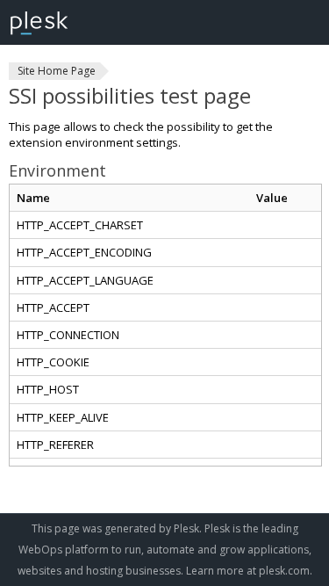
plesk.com (284, 570)
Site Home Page (57, 70)
